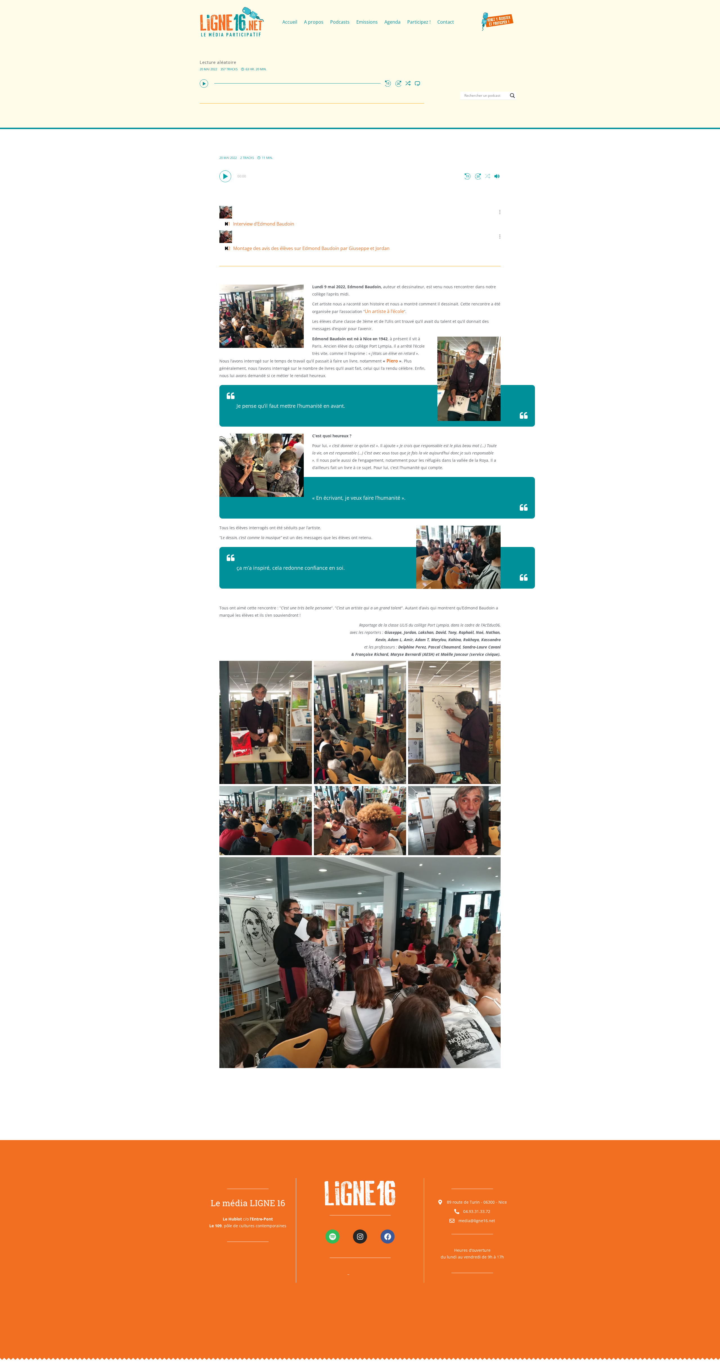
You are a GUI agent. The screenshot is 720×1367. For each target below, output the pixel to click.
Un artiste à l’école (384, 311)
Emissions (367, 22)
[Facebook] (388, 1236)
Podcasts (340, 22)
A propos (313, 22)
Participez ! (419, 22)
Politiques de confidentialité (380, 1274)
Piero (392, 361)
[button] (204, 83)
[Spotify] (332, 1236)
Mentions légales (328, 1274)
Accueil (289, 22)
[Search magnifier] (512, 96)
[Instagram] (360, 1236)
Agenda (392, 22)
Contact (445, 22)
